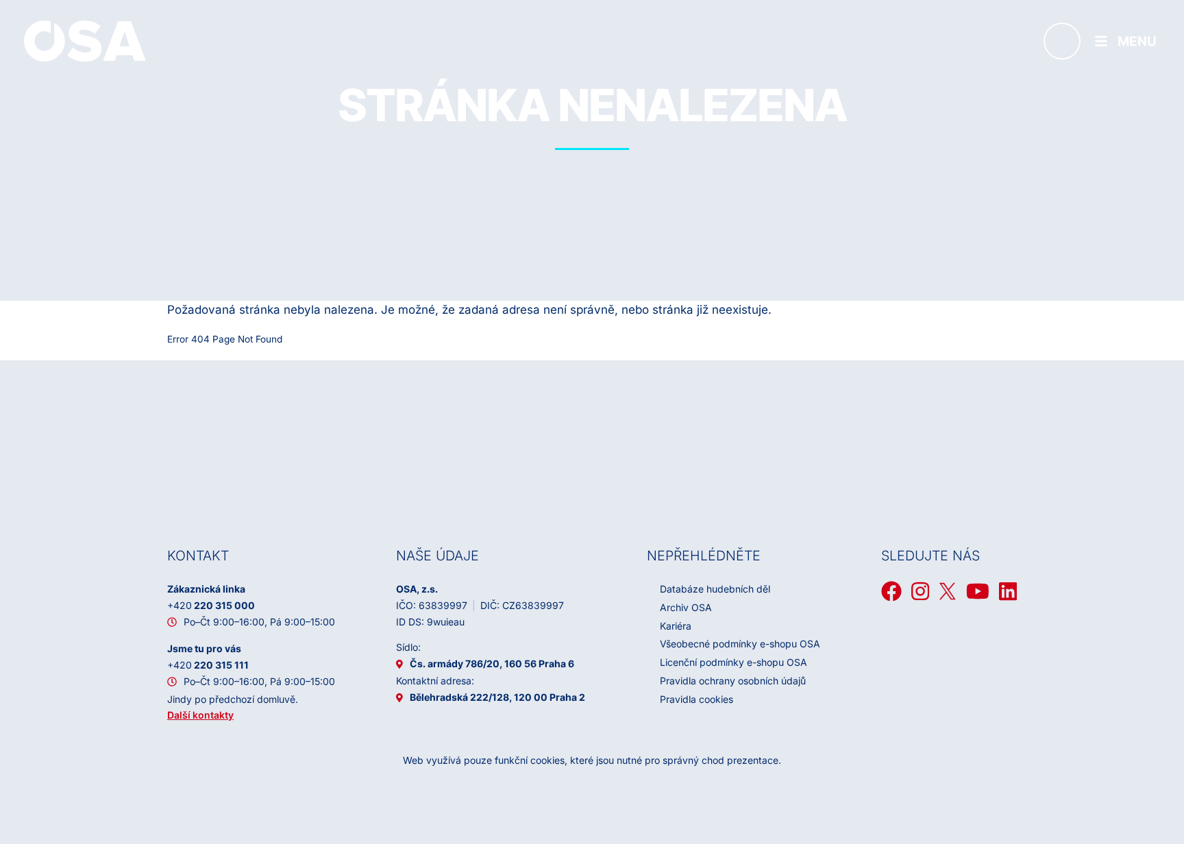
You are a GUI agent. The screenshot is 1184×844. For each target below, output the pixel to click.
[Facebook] (891, 591)
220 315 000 (211, 605)
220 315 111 (208, 665)
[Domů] (85, 40)
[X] (948, 591)
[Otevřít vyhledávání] (1062, 41)
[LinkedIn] (1008, 591)
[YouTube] (977, 591)
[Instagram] (920, 591)
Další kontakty (200, 715)
